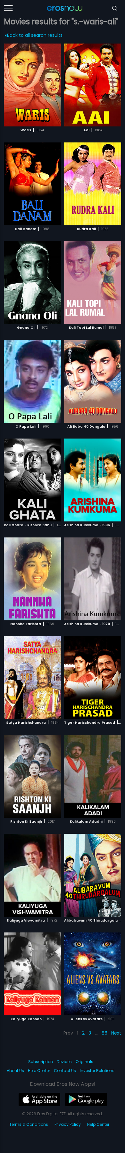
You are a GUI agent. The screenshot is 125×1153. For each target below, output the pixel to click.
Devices (64, 1061)
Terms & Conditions (28, 1124)
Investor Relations (97, 1070)
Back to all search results (35, 35)
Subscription (40, 1061)
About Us (15, 1070)
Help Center (39, 1070)
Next (116, 1033)
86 (104, 1033)
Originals (84, 1061)
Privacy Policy (67, 1124)
